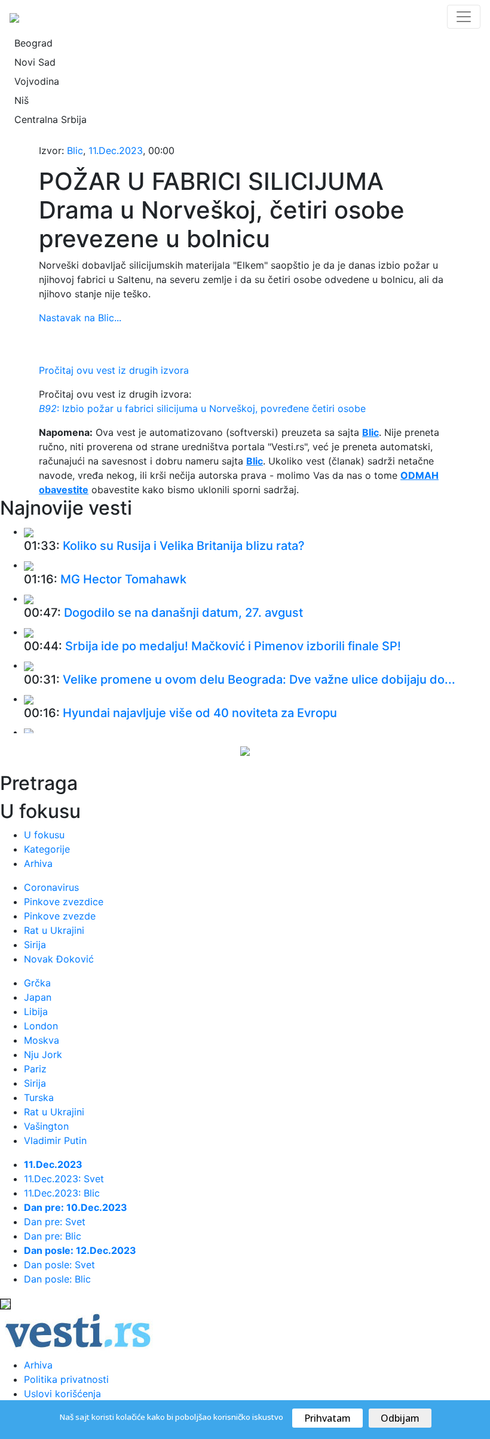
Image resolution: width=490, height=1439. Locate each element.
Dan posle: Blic (57, 1279)
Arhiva (38, 863)
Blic (75, 150)
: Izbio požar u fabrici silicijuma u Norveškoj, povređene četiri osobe (202, 408)
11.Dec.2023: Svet (64, 1179)
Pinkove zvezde (60, 916)
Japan (37, 997)
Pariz (35, 1069)
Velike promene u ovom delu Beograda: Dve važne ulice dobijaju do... (259, 679)
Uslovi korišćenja (62, 1394)
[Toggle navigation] (463, 17)
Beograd (33, 43)
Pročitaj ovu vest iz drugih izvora (114, 370)
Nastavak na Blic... (80, 318)
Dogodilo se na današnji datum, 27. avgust (183, 612)
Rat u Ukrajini (54, 930)
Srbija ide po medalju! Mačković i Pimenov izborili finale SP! (233, 646)
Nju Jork (43, 1054)
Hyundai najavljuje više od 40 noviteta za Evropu (200, 713)
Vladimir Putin (55, 1140)
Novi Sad (35, 62)
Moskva (41, 1040)
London (41, 1026)
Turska (39, 1097)
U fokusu (44, 835)
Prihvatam (327, 1418)
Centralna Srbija (50, 119)
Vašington (46, 1126)
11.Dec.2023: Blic (62, 1193)
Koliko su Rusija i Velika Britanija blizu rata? (184, 546)
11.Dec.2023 (115, 150)
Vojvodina (36, 81)
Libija (36, 1011)
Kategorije (47, 849)
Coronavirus (51, 887)
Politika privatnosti (66, 1379)
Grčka (37, 983)
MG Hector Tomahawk (123, 579)
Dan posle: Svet (59, 1265)
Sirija (35, 945)
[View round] (28, 531)
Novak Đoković (59, 959)
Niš (21, 100)
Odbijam (400, 1418)
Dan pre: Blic (52, 1236)
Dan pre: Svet (54, 1222)
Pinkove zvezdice (63, 902)
